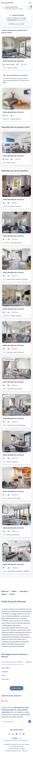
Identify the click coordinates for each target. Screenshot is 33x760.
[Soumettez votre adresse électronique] (29, 721)
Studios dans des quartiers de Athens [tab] (12, 662)
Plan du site (25, 751)
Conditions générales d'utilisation (16, 748)
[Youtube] (23, 734)
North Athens (24, 591)
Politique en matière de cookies (13, 751)
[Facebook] (9, 734)
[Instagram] (16, 734)
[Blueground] (16, 729)
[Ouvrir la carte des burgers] (30, 2)
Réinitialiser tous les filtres (16, 24)
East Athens (4, 672)
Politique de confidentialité (16, 746)
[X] (20, 734)
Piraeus (3, 675)
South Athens (5, 679)
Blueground (4, 591)
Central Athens (5, 668)
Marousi (3, 594)
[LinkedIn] (13, 734)
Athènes (14, 591)
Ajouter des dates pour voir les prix (13, 61)
